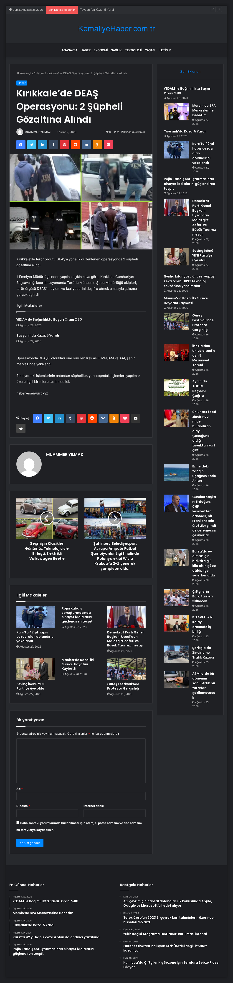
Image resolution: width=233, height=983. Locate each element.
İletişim (165, 50)
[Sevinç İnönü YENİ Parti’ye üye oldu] (35, 669)
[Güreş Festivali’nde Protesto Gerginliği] (126, 669)
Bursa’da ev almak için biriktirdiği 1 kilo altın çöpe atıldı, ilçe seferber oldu (204, 563)
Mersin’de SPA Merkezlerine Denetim (204, 110)
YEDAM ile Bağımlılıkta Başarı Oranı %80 (49, 319)
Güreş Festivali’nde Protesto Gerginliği (123, 686)
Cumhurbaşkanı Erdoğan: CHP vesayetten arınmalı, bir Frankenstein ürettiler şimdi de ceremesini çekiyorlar (204, 516)
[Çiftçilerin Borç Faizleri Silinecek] (176, 597)
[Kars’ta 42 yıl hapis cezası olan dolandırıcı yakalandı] (35, 617)
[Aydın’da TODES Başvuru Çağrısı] (176, 387)
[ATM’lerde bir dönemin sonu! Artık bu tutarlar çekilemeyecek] (176, 679)
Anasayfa (69, 50)
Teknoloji (133, 50)
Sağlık (116, 50)
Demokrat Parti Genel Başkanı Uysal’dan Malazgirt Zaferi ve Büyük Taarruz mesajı (125, 639)
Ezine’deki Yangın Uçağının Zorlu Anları (204, 473)
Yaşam (150, 50)
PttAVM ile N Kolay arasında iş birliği (202, 624)
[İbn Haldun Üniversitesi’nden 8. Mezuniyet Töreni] (176, 352)
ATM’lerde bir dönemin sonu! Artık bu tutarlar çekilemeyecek (203, 685)
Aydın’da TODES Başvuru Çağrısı (199, 388)
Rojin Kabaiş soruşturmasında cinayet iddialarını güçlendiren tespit (77, 615)
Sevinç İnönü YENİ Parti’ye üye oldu (30, 686)
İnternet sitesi (94, 806)
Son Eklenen (190, 71)
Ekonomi (101, 50)
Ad (19, 789)
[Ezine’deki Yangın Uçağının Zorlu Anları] (176, 472)
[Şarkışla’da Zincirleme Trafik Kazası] (176, 654)
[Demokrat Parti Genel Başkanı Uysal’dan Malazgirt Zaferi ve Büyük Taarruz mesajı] (126, 617)
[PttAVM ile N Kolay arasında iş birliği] (176, 623)
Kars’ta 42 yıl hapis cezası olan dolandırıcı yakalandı (35, 636)
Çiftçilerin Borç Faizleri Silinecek (202, 596)
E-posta (23, 806)
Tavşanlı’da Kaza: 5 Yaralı (97, 9)
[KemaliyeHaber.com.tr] (116, 28)
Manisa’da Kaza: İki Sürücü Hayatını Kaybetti (78, 664)
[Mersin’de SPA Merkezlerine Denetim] (176, 111)
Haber (86, 50)
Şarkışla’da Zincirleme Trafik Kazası (203, 653)
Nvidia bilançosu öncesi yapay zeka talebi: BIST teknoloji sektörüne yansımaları (189, 281)
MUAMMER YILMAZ (38, 132)
